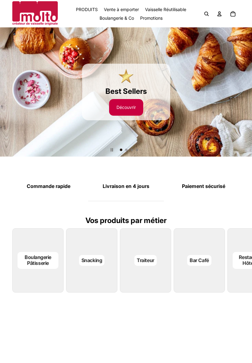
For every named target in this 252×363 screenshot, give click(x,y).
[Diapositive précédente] (7, 92)
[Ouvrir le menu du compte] (219, 14)
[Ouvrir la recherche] (206, 14)
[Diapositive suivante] (244, 92)
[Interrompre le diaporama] (112, 150)
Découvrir (126, 107)
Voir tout (168, 317)
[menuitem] (189, 14)
